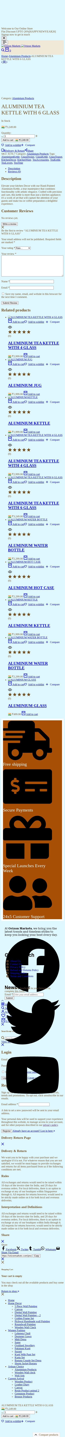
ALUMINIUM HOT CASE (31, 588)
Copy (36, 1256)
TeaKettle (55, 159)
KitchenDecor (8, 159)
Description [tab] (14, 168)
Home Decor (15, 1303)
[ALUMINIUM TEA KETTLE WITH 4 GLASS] (35, 317)
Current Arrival (16, 1378)
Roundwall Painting (25, 1324)
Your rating (8, 248)
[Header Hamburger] (4, 42)
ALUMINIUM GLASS (27, 705)
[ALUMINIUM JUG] (20, 359)
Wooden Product (23, 1381)
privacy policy (50, 1125)
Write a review (9, 224)
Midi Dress (20, 1339)
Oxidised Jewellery (25, 1345)
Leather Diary (22, 1384)
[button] (28, 145)
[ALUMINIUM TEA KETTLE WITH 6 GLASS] (2, 62)
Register (7, 1131)
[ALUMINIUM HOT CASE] (24, 561)
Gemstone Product (24, 1393)
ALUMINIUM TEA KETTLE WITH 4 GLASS (33, 345)
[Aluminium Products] (4, 62)
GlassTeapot (55, 156)
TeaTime (18, 162)
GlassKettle (42, 156)
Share (31, 150)
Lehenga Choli (22, 1333)
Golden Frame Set (24, 1318)
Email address (9, 1104)
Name (5, 281)
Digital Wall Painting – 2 (28, 1315)
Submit (9, 998)
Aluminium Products (19, 56)
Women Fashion (16, 1330)
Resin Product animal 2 (27, 1390)
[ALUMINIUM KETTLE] (23, 397)
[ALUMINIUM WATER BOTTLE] (28, 519)
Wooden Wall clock (25, 1372)
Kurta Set (20, 1357)
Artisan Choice (16, 1366)
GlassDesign (27, 156)
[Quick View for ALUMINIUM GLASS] (10, 690)
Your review (8, 253)
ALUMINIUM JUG (25, 385)
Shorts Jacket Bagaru (26, 1363)
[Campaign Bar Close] (4, 38)
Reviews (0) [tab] (14, 171)
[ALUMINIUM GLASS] (22, 679)
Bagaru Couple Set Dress (28, 1360)
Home (4, 56)
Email (5, 287)
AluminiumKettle (10, 156)
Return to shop (9, 1291)
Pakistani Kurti (22, 1348)
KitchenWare (24, 159)
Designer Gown (23, 1336)
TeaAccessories (40, 159)
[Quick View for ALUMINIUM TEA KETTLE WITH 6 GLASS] (10, 488)
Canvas (18, 1309)
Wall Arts (19, 1375)
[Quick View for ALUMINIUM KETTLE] (10, 408)
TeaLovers (6, 162)
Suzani (18, 1351)
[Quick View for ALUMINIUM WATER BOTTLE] (10, 530)
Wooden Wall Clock (25, 1327)
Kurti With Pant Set (25, 1354)
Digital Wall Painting (26, 1312)
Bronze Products (23, 1396)
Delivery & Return (15, 150)
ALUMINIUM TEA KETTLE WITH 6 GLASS (33, 505)
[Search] (3, 50)
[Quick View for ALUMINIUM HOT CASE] (10, 572)
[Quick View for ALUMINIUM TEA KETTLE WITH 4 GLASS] (10, 328)
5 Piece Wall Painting (26, 1306)
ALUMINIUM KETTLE (29, 423)
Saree (17, 1342)
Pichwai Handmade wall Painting (32, 1321)
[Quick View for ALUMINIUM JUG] (10, 370)
